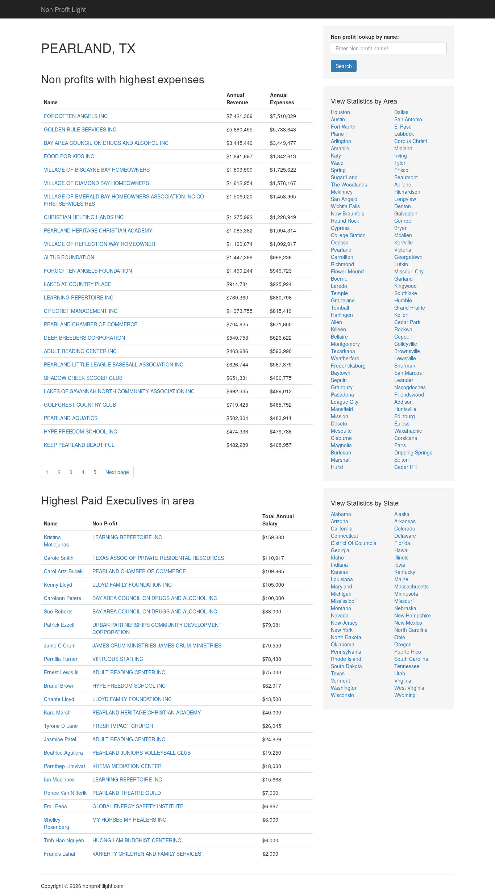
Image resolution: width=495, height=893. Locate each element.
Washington (344, 687)
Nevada (340, 615)
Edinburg (404, 416)
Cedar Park (407, 322)
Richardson (407, 191)
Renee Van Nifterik (65, 792)
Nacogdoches (410, 387)
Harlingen (342, 314)
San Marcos (408, 372)
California (342, 528)
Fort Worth (343, 126)
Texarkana (343, 351)
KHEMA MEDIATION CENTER (127, 766)
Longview (405, 198)
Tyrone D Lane (61, 725)
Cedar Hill (405, 466)
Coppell (403, 336)
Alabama (341, 513)
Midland (403, 148)
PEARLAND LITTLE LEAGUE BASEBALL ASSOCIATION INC (113, 364)
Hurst (337, 466)
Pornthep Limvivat (64, 766)
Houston (340, 112)
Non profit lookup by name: (365, 36)
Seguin (339, 379)
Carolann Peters (62, 597)
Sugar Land (344, 177)
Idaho (337, 557)
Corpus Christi (410, 140)
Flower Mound (347, 271)
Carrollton (342, 256)
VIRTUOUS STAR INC (117, 658)
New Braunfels (347, 213)
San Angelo (344, 198)
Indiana (339, 564)
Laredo (339, 285)
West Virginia (409, 687)
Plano (337, 133)
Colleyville (405, 343)
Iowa (399, 564)
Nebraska (405, 608)
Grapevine (343, 300)
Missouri (403, 600)
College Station (348, 235)
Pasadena (342, 394)
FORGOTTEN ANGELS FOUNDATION (88, 270)
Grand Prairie (409, 307)
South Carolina (411, 658)
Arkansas (405, 521)
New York (342, 629)
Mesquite (341, 430)
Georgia (340, 550)
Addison (403, 401)
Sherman (404, 365)
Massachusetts (411, 586)
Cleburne (341, 437)
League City (344, 401)
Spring (338, 169)
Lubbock (404, 133)
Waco (337, 162)
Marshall (340, 459)
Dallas (401, 112)
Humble (403, 300)
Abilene (402, 184)
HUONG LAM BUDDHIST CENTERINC (136, 840)
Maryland (341, 586)
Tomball (340, 307)
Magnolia (341, 445)
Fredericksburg (348, 365)
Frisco (401, 169)
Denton (402, 206)
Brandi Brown (59, 685)
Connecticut (344, 535)
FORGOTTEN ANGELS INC (76, 116)
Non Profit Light (63, 9)
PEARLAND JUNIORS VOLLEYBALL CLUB (141, 752)
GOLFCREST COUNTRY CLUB (80, 404)
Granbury (342, 387)
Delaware (405, 535)
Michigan (341, 593)
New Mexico (408, 622)
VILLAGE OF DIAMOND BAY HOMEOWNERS (96, 182)
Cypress (340, 227)
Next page (117, 471)
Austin (338, 119)
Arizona (339, 521)
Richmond (342, 264)
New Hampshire (412, 615)
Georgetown (408, 256)
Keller (400, 314)
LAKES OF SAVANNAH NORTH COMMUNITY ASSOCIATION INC (119, 391)
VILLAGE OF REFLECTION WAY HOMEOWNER (99, 243)
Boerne (339, 278)
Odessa (340, 242)
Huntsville (405, 408)
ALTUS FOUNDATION (69, 257)
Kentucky (404, 571)
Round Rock (345, 220)
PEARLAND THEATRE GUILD (126, 792)
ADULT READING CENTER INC (80, 351)
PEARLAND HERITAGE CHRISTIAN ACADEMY (98, 230)
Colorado (404, 528)
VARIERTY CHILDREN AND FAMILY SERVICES (146, 853)
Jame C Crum (60, 645)
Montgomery (345, 343)
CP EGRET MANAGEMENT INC (80, 310)
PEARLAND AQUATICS (70, 418)
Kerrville (403, 242)
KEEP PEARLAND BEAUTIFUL (79, 444)
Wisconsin (342, 695)
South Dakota (346, 666)
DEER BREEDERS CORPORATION (84, 337)
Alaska (401, 513)
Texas (338, 673)
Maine (401, 579)
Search (344, 66)
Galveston (405, 213)
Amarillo (340, 148)
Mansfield (342, 408)
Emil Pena (55, 806)
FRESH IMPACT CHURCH (122, 725)
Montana (341, 608)
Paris (400, 445)
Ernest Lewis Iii (61, 672)
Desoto (339, 423)
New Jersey (344, 622)
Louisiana (342, 579)
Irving (400, 155)
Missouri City (409, 271)
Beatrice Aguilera (63, 752)
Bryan (401, 227)
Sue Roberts (58, 611)
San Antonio (408, 119)
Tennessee (407, 666)
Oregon (403, 644)
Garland (403, 278)
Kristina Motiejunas (56, 540)
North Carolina (411, 629)
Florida (402, 542)
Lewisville (405, 358)
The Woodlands (349, 184)
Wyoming (405, 695)
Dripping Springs (413, 452)
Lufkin (401, 264)
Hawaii (401, 550)
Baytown (340, 372)
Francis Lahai (59, 853)
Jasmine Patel (60, 739)
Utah (399, 673)
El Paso (403, 126)
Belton (401, 459)
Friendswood (409, 394)
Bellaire (339, 336)
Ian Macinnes (59, 779)
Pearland (341, 249)
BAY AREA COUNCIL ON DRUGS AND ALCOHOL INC (106, 142)
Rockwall (404, 329)
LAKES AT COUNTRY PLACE (77, 284)
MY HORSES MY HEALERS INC (129, 819)
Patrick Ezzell (59, 624)
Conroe (402, 220)
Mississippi (343, 600)
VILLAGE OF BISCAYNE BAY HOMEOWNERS (97, 169)
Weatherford (345, 358)
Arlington (341, 140)
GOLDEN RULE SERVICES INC (80, 129)
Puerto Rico (407, 651)
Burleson (341, 452)
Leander (403, 379)
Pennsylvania (346, 651)
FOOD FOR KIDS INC (69, 156)
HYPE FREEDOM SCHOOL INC (80, 431)
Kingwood (405, 285)
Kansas (339, 571)
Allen (336, 322)
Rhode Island (346, 658)
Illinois (401, 557)
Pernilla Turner (61, 658)
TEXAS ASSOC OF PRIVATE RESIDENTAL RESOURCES (158, 557)
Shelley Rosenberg (56, 823)
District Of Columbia (354, 542)
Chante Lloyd (59, 699)
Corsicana (405, 437)
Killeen (338, 329)
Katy (336, 155)
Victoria (402, 249)
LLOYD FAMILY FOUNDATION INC (132, 584)
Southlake (405, 293)
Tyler (399, 162)
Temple (339, 293)
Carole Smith (59, 557)
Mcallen (403, 235)
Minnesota (406, 593)
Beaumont (406, 177)
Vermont (340, 680)
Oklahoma (342, 644)
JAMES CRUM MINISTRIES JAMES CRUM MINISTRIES (156, 645)
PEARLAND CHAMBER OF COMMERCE (90, 324)
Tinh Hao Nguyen (64, 840)
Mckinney (342, 191)
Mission (339, 416)
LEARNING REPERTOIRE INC (78, 297)
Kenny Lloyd (58, 584)
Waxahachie (408, 430)
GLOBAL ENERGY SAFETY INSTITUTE (137, 806)
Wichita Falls (345, 206)
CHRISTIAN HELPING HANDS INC (84, 217)
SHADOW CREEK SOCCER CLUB (83, 377)
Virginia (402, 680)
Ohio (399, 637)
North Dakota (346, 637)
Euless (401, 423)
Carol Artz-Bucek (63, 571)
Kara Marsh (57, 712)
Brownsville (407, 351)
